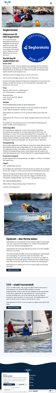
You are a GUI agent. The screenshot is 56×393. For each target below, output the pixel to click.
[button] (51, 390)
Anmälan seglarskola (14, 270)
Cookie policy (6, 382)
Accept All (9, 384)
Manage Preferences (15, 387)
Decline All (21, 384)
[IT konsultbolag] (35, 391)
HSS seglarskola (11, 153)
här (26, 158)
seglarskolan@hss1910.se (42, 153)
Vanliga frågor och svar (14, 166)
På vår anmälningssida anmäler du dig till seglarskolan (19, 104)
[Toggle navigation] (51, 3)
